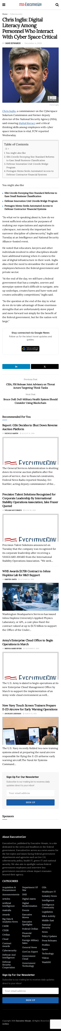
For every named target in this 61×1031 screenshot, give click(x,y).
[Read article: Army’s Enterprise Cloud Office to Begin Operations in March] (30, 666)
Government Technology (28, 964)
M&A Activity (48, 916)
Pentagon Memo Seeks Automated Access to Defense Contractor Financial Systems (29, 172)
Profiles (46, 944)
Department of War (30, 889)
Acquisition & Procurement (9, 889)
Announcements (10, 894)
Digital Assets (29, 898)
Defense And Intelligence (8, 956)
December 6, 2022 (32, 648)
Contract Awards (6, 944)
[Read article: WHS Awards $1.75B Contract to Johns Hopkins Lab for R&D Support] (30, 597)
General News (29, 947)
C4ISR (5, 926)
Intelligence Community (48, 906)
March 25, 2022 (30, 714)
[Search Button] (57, 4)
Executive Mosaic (23, 1021)
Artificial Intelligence (8, 904)
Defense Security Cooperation (8, 964)
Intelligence (48, 900)
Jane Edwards (12, 43)
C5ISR (5, 930)
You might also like (16, 152)
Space (45, 949)
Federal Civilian (30, 928)
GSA (44, 887)
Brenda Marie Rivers (13, 648)
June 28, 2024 (30, 510)
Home (5, 14)
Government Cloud (28, 957)
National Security (46, 926)
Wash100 (46, 962)
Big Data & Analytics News (10, 920)
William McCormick (13, 510)
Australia (6, 910)
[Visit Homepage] (30, 5)
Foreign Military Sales (30, 941)
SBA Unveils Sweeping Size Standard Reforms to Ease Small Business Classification (30, 158)
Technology (48, 953)
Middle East (48, 920)
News (45, 931)
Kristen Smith (11, 579)
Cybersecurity (16, 14)
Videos (45, 957)
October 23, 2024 (27, 579)
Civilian (6, 934)
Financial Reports (26, 934)
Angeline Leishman (13, 714)
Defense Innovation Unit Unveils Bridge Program (27, 165)
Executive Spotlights (27, 923)
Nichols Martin (11, 433)
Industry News (49, 896)
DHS (24, 894)
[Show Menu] (3, 4)
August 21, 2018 (27, 433)
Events (25, 910)
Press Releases (49, 940)
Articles (6, 898)
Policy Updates (49, 936)
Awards (6, 914)
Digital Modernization (29, 904)
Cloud (5, 939)
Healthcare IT (49, 891)
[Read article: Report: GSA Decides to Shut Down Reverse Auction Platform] (30, 451)
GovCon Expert (30, 951)
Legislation (47, 911)
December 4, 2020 (33, 43)
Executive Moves (27, 916)
